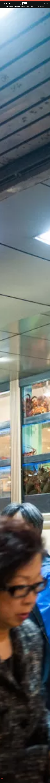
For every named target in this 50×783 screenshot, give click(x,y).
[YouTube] (6, 3)
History (27, 6)
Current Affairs (17, 6)
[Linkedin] (8, 3)
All (7, 6)
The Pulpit (11, 6)
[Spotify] (9, 3)
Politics (37, 6)
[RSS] (11, 3)
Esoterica (23, 6)
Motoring (32, 6)
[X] (3, 3)
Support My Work (25, 0)
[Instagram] (4, 3)
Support (41, 6)
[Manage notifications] (2, 778)
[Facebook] (1, 3)
